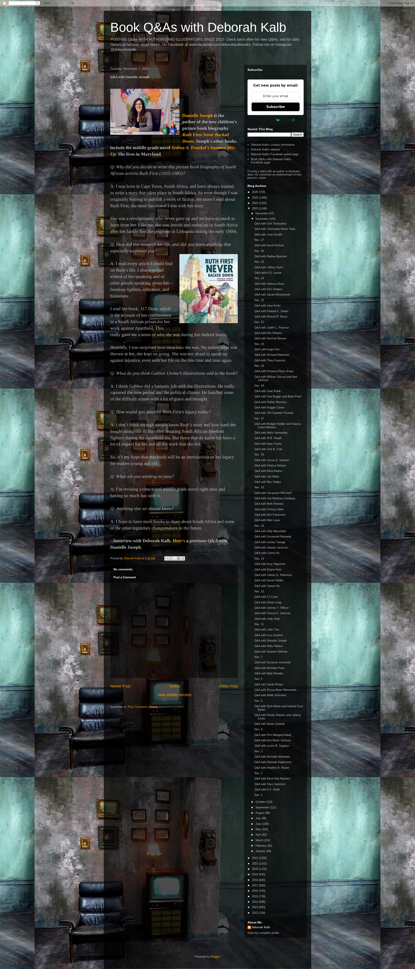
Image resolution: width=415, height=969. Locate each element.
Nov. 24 (259, 278)
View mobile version (174, 695)
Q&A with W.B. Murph (268, 438)
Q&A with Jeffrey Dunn (268, 267)
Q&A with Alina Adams (268, 471)
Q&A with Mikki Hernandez (271, 432)
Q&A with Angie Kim (267, 349)
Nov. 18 (259, 385)
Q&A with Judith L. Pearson (271, 327)
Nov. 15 (259, 487)
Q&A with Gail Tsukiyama (270, 223)
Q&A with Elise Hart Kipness (272, 778)
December (262, 213)
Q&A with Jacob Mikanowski (272, 294)
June (258, 823)
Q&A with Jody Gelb (267, 618)
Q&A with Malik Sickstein (270, 695)
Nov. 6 (258, 678)
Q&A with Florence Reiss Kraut (273, 371)
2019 (255, 874)
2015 (255, 896)
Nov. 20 (259, 344)
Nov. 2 (258, 773)
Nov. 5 (258, 700)
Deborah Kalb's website (265, 149)
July (258, 818)
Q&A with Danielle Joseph (270, 640)
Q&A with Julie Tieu (266, 629)
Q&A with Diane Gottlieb (269, 724)
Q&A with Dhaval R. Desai (270, 316)
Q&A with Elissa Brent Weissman (275, 689)
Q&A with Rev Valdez (267, 482)
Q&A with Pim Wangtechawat (272, 735)
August (260, 812)
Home (175, 686)
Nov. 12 (259, 591)
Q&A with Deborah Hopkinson (272, 762)
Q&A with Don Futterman (270, 514)
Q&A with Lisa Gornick (268, 635)
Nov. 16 (259, 454)
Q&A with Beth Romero (268, 503)
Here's (179, 540)
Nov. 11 (259, 624)
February (261, 845)
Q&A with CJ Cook (266, 596)
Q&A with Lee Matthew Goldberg (274, 498)
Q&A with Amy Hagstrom (270, 564)
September (262, 807)
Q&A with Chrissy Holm (269, 509)
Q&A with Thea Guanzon (269, 360)
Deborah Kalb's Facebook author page (274, 154)
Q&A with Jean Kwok (267, 391)
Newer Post (120, 686)
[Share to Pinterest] (183, 558)
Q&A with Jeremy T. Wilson (271, 607)
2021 (255, 863)
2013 (255, 907)
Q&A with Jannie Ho (266, 586)
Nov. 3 (258, 751)
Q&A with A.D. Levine (267, 272)
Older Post (228, 686)
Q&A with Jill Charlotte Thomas (274, 412)
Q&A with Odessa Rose (269, 283)
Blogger (215, 956)
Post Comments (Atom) (142, 706)
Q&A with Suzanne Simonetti (272, 662)
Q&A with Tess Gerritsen (269, 784)
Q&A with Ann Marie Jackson (272, 740)
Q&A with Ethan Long (267, 602)
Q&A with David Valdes (268, 580)
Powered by (265, 120)
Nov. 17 (259, 418)
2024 (255, 203)
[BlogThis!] (170, 558)
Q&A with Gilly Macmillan (270, 531)
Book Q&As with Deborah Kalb (198, 27)
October (260, 801)
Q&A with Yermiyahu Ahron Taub (274, 229)
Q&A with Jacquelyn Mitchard (272, 493)
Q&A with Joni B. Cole (268, 449)
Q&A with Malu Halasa (268, 646)
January (260, 851)
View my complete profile (263, 932)
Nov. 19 (259, 365)
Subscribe (275, 107)
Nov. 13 (259, 558)
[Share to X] (174, 558)
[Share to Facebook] (179, 558)
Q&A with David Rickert (269, 245)
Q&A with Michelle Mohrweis (272, 756)
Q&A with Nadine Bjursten (270, 256)
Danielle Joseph (197, 115)
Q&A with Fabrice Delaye (270, 465)
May (258, 829)
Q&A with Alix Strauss (268, 333)
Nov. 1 (258, 795)
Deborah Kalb (261, 927)
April (258, 834)
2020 (255, 869)
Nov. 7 (258, 657)
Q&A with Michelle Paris (269, 668)
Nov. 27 (259, 240)
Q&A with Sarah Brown (268, 684)
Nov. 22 (259, 300)
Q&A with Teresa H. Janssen (272, 613)
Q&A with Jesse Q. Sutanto (271, 460)
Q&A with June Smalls (268, 234)
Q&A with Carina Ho (266, 553)
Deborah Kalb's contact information (273, 144)
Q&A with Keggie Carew (269, 407)
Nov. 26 (259, 251)
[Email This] (166, 558)
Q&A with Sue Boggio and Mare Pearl (277, 396)
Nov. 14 (259, 525)
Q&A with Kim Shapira (268, 289)
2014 (255, 901)
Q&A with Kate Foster (268, 443)
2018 (255, 880)
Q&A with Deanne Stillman (270, 651)
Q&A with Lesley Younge (269, 542)
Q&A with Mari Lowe (267, 520)
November (262, 218)
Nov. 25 (259, 261)
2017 (255, 885)
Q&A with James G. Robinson (273, 575)
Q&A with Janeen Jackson (270, 547)
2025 (255, 197)
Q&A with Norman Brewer (270, 338)
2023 (255, 208)
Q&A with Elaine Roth (267, 569)
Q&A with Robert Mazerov (270, 402)
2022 (255, 858)
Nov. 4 (258, 729)
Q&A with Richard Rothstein (271, 354)
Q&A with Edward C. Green (271, 311)
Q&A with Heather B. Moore (271, 767)
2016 (255, 890)
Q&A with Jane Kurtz (267, 305)
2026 (255, 192)
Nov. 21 (259, 322)
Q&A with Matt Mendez (268, 673)
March (259, 840)
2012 (255, 912)
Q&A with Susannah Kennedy (272, 536)
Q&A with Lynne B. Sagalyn (271, 745)
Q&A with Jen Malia (266, 476)
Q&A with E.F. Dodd (266, 789)
